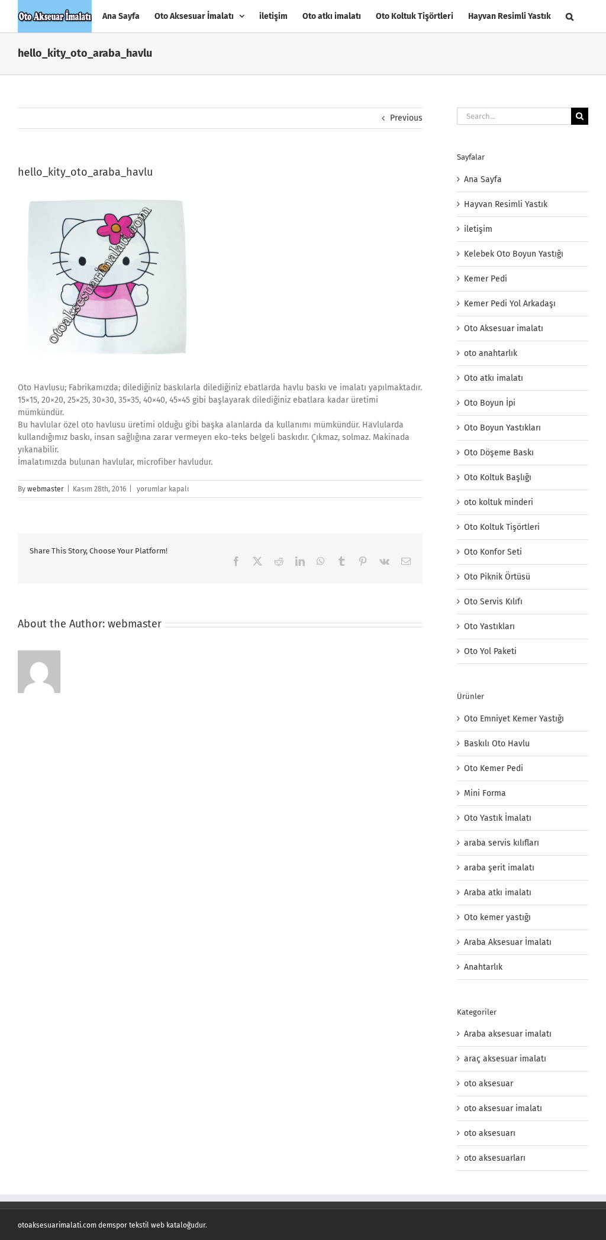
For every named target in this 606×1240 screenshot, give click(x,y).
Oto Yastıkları (489, 626)
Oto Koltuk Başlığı (497, 477)
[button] (569, 16)
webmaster (45, 489)
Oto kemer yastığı (497, 917)
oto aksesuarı (489, 1133)
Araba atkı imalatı (497, 893)
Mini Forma (485, 793)
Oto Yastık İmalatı (497, 818)
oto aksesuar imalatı (503, 1108)
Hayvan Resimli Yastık (505, 204)
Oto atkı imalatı (493, 378)
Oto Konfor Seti (493, 552)
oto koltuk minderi (498, 502)
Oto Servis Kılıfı (493, 602)
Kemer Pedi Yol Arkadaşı (510, 304)
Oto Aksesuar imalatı (503, 328)
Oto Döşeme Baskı (499, 453)
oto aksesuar (488, 1084)
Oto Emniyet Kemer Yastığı (514, 719)
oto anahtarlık (490, 353)
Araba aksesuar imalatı (508, 1034)
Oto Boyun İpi (489, 403)
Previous (406, 118)
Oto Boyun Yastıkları (502, 428)
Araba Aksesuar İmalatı (508, 942)
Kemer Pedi (485, 279)
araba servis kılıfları (501, 843)
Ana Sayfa (483, 179)
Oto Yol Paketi (490, 651)
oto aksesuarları (495, 1158)
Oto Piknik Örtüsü (497, 577)
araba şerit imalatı (499, 868)
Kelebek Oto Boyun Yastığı (513, 254)
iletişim (478, 229)
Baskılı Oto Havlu (497, 744)
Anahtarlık (483, 967)
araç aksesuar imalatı (505, 1059)
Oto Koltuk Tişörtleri (502, 527)
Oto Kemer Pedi (493, 768)
